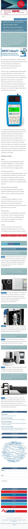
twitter (14, 503)
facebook (14, 500)
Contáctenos (14, 521)
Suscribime (4, 481)
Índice (10, 520)
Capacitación (7, 12)
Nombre (3, 470)
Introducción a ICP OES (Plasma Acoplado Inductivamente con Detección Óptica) (13, 423)
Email (2, 475)
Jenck (20, 518)
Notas (14, 12)
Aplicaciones (20, 12)
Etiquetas (15, 520)
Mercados (20, 520)
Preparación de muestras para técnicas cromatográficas (13, 419)
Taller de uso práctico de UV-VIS (8, 415)
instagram (14, 497)
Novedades (16, 11)
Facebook (10, 243)
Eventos (6, 13)
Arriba (24, 520)
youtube (14, 506)
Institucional (7, 11)
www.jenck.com (14, 491)
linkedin (14, 494)
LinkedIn (17, 243)
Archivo (6, 520)
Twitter (5, 243)
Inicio (3, 520)
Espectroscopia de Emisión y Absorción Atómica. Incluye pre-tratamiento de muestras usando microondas (13, 428)
